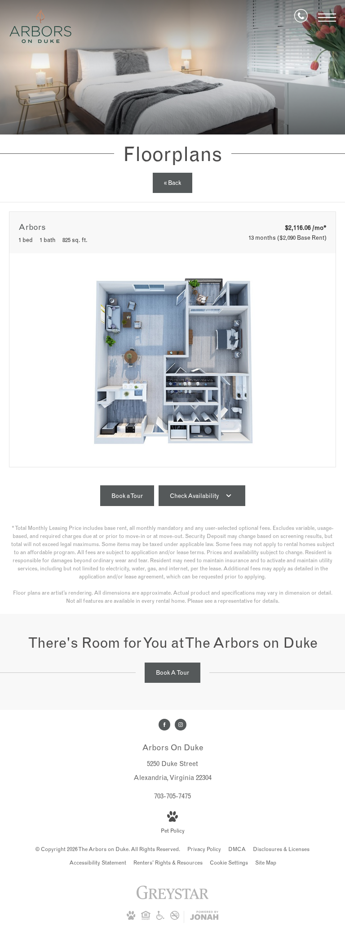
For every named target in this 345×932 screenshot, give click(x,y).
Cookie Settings (229, 862)
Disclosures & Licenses (281, 849)
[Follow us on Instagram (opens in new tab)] (180, 724)
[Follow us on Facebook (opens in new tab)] (164, 724)
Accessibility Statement (97, 862)
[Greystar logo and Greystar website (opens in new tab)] (173, 897)
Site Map (265, 862)
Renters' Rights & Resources (168, 862)
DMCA (237, 849)
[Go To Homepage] (40, 26)
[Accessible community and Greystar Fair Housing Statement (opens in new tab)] (160, 917)
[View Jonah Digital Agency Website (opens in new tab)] (204, 917)
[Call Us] (301, 17)
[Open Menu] (327, 17)
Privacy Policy (204, 849)
